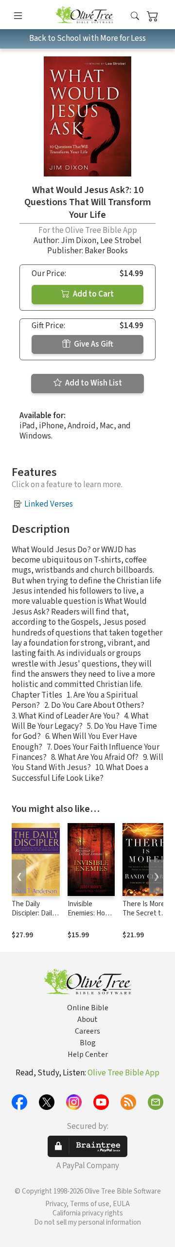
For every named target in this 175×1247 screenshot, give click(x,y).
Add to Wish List (93, 383)
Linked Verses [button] (48, 504)
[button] (135, 16)
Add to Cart (92, 294)
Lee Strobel (120, 240)
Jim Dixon (78, 240)
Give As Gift (92, 344)
